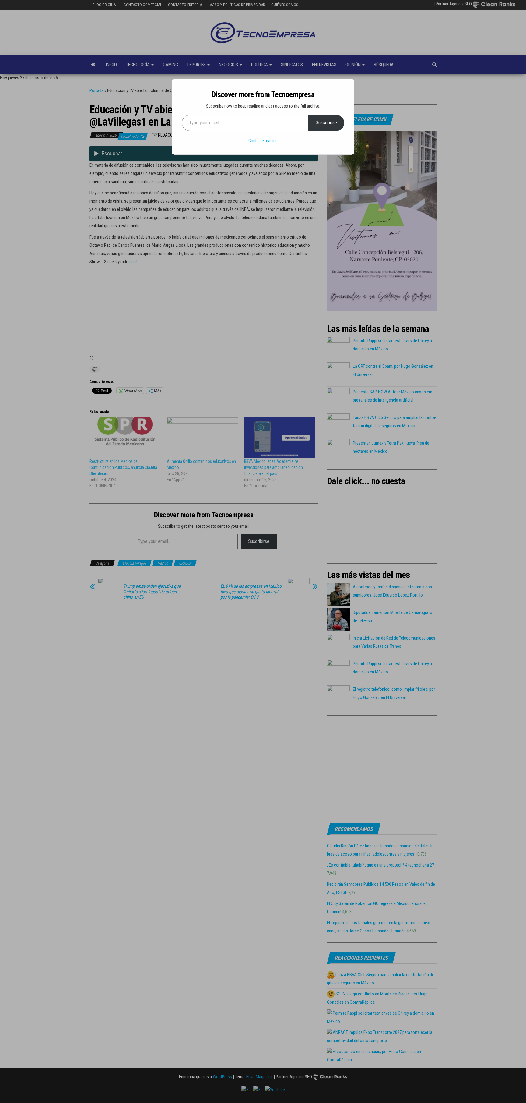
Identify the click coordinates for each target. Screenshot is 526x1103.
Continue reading (263, 140)
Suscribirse (326, 123)
